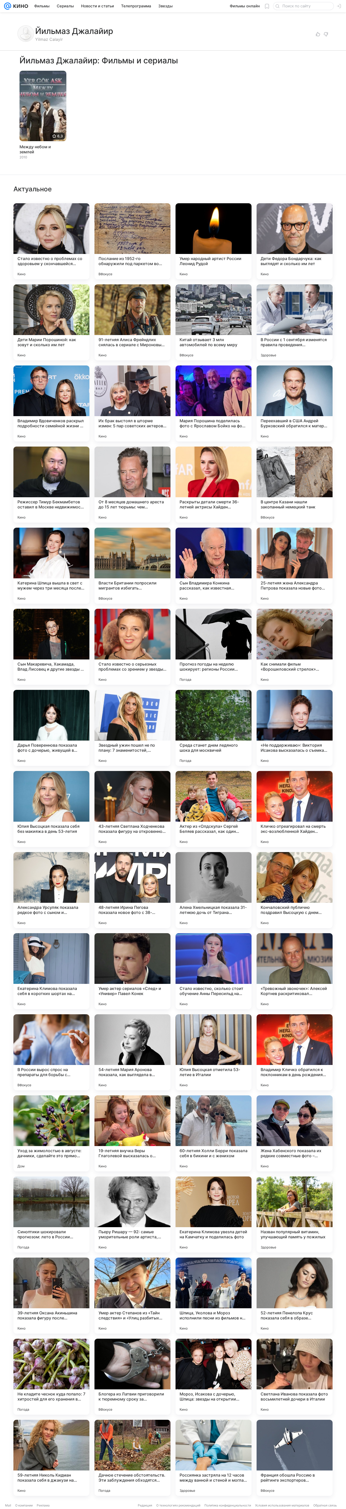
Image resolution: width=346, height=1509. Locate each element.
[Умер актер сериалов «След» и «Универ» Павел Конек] (132, 971)
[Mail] (7, 6)
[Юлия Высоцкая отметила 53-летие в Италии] (214, 1052)
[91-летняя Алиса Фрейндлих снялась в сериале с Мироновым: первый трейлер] (132, 322)
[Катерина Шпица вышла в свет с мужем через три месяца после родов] (51, 566)
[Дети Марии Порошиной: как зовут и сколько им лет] (51, 322)
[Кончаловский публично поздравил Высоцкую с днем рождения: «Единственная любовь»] (295, 890)
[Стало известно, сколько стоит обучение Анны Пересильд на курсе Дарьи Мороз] (214, 971)
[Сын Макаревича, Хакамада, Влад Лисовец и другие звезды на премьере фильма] (51, 647)
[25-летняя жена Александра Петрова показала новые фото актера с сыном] (295, 566)
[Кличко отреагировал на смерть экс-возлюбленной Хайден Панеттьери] (295, 809)
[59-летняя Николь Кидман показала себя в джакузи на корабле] (51, 1458)
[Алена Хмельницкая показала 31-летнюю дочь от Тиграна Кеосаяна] (214, 890)
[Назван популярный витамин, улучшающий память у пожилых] (295, 1214)
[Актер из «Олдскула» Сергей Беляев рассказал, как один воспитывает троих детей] (214, 809)
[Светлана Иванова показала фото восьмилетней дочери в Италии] (295, 1377)
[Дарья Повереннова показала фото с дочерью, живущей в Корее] (51, 728)
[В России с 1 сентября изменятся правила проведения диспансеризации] (295, 322)
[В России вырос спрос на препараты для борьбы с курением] (51, 1052)
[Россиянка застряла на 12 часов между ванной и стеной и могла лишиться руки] (214, 1458)
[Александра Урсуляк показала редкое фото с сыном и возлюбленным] (51, 890)
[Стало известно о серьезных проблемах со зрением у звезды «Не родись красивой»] (132, 647)
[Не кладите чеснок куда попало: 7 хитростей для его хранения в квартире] (51, 1377)
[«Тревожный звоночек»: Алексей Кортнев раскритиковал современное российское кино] (295, 971)
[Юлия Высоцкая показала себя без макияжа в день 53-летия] (51, 809)
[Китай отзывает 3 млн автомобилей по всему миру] (214, 322)
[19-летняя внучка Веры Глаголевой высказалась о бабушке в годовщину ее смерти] (132, 1133)
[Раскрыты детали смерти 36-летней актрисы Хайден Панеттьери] (214, 485)
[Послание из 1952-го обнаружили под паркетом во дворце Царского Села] (132, 241)
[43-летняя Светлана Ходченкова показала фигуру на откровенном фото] (132, 809)
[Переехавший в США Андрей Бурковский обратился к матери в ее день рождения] (295, 403)
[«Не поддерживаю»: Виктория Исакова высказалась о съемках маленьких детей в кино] (295, 728)
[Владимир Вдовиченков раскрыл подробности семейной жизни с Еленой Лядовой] (51, 403)
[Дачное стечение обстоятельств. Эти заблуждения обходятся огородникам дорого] (132, 1458)
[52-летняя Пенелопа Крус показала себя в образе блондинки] (295, 1296)
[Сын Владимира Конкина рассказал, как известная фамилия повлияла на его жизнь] (214, 566)
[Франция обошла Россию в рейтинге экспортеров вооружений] (295, 1458)
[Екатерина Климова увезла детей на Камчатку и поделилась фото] (214, 1214)
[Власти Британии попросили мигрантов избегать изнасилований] (132, 566)
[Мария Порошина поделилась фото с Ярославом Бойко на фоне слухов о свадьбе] (214, 403)
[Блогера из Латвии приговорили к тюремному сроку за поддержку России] (132, 1377)
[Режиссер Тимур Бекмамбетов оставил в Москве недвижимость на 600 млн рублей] (51, 485)
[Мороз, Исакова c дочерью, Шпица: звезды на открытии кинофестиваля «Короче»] (214, 1377)
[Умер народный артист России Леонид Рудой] (214, 241)
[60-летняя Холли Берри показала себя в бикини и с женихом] (214, 1133)
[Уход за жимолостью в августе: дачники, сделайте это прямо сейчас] (51, 1133)
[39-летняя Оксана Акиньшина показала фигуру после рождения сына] (51, 1296)
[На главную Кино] (19, 6)
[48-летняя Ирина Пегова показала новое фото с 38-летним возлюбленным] (132, 890)
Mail (8, 1505)
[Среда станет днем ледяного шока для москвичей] (214, 728)
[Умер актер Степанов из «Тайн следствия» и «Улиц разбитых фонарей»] (132, 1296)
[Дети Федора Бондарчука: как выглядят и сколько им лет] (295, 241)
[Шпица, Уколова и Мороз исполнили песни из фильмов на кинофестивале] (214, 1296)
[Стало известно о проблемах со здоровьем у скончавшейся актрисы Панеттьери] (51, 241)
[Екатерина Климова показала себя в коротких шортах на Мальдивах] (51, 971)
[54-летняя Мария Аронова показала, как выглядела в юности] (132, 1052)
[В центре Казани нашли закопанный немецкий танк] (295, 485)
